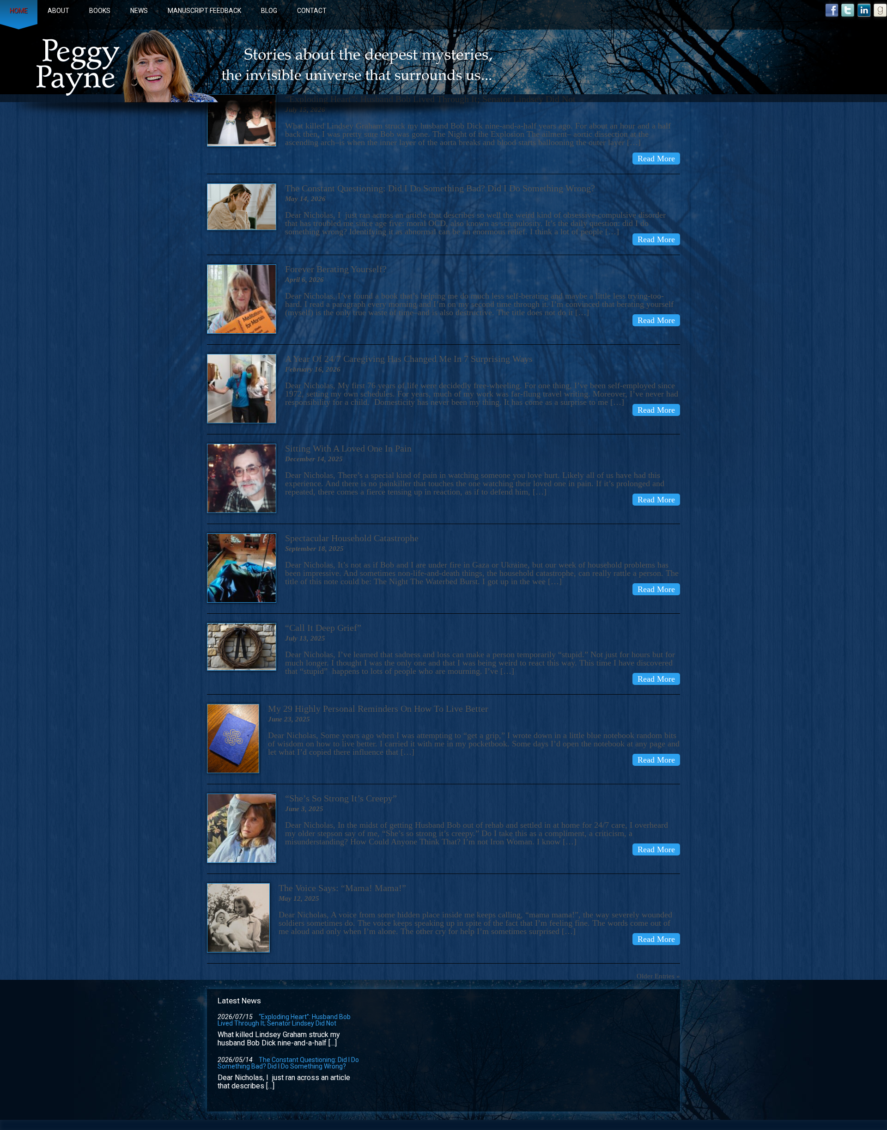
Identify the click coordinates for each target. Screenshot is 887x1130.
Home (19, 10)
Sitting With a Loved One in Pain (348, 448)
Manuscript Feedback (204, 10)
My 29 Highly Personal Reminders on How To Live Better (378, 708)
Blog (269, 10)
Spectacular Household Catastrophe (352, 538)
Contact (312, 10)
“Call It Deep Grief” (323, 628)
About (58, 10)
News (139, 10)
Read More (656, 158)
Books (99, 10)
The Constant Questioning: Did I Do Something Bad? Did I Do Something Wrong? (440, 188)
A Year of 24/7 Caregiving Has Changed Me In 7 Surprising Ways (409, 359)
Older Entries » (658, 976)
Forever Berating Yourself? (336, 269)
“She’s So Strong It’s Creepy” (341, 798)
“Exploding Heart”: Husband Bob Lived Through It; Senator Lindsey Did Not (284, 1020)
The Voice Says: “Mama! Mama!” (342, 888)
